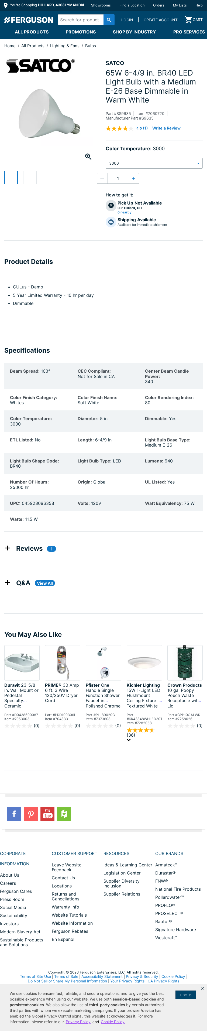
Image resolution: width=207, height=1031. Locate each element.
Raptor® (163, 921)
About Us (9, 875)
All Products (32, 32)
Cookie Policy (173, 976)
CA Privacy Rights (163, 981)
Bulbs (90, 45)
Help (199, 5)
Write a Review (166, 128)
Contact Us (63, 877)
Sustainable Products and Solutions (21, 942)
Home (10, 45)
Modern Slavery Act (20, 931)
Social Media (13, 907)
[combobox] (85, 19)
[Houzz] (64, 814)
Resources (116, 853)
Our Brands (169, 853)
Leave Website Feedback (66, 867)
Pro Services (189, 32)
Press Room (12, 899)
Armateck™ (166, 864)
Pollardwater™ (169, 897)
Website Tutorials (69, 915)
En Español (63, 939)
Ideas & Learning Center (128, 864)
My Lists (180, 5)
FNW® (161, 881)
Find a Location (131, 5)
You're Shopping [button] (49, 5)
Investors (9, 923)
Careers (8, 883)
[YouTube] (47, 814)
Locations (62, 886)
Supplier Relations (122, 894)
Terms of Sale (66, 976)
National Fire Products (178, 889)
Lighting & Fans (65, 45)
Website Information (72, 923)
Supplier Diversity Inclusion (122, 883)
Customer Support (74, 853)
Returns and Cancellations (65, 896)
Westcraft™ (166, 937)
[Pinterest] (31, 814)
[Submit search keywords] (109, 19)
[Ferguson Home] (28, 19)
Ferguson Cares (16, 891)
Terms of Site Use (35, 976)
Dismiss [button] (186, 995)
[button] (202, 988)
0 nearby (125, 212)
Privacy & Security (142, 976)
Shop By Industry (134, 32)
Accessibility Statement (102, 976)
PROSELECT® (169, 913)
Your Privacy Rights (127, 981)
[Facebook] (14, 814)
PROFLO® (165, 905)
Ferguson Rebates (70, 931)
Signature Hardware (175, 929)
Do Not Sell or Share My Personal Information (67, 981)
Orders (158, 5)
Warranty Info (65, 907)
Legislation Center (122, 873)
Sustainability (13, 915)
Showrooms (101, 5)
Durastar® (165, 873)
